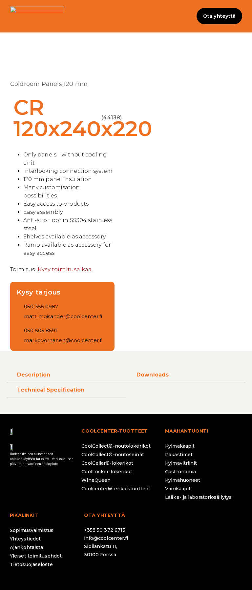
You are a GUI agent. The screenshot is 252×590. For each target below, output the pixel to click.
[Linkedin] (128, 572)
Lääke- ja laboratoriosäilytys (198, 497)
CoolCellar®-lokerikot (107, 463)
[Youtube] (146, 572)
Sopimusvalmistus (32, 530)
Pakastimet (179, 455)
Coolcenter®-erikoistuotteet (115, 489)
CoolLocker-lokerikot (106, 472)
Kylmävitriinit (181, 463)
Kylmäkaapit (180, 446)
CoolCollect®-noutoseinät (112, 455)
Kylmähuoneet (182, 480)
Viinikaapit (178, 489)
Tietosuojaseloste (31, 564)
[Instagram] (110, 572)
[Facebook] (92, 572)
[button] (126, 16)
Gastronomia (180, 472)
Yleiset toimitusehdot (36, 556)
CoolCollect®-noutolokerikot (116, 446)
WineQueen (96, 480)
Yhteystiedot (25, 539)
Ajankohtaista (26, 547)
